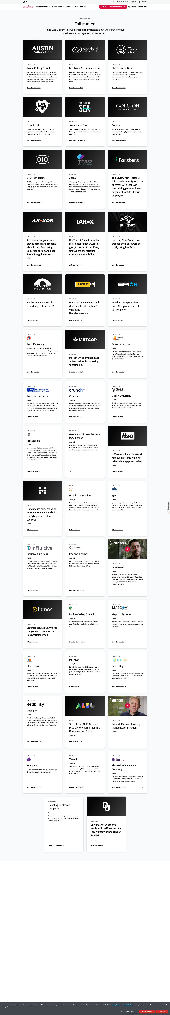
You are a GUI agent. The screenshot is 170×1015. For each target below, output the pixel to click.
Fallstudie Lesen (32, 471)
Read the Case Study (119, 265)
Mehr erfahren (74, 687)
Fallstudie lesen (74, 265)
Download (142, 787)
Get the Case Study (76, 787)
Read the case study (34, 88)
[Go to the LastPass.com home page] (28, 7)
